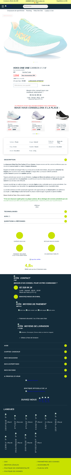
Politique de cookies (13, 471)
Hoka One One (38, 10)
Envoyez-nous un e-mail (29, 296)
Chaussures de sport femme (15, 10)
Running (29, 10)
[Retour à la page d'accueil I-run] (9, 6)
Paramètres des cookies (48, 462)
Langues (9, 409)
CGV (6, 462)
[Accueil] (4, 11)
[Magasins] (61, 6)
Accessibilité (43, 465)
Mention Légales (11, 465)
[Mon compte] (64, 6)
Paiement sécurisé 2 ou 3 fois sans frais (33, 318)
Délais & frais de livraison (29, 338)
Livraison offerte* (36, 81)
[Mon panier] (68, 6)
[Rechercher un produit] (46, 6)
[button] (20, 237)
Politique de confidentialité (16, 468)
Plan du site (42, 468)
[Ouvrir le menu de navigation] (3, 6)
